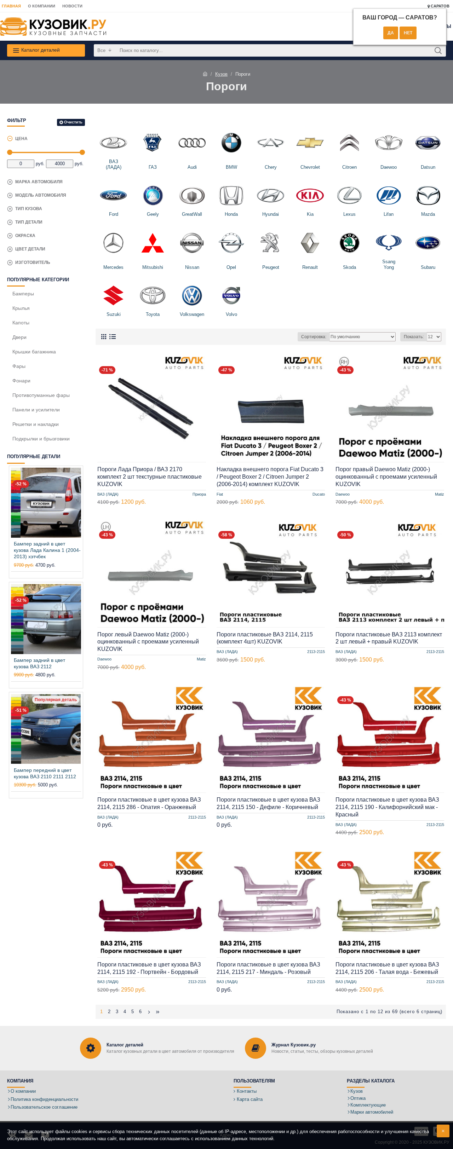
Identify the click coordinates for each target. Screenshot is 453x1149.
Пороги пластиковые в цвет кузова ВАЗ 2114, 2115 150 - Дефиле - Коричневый (268, 803)
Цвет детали (30, 249)
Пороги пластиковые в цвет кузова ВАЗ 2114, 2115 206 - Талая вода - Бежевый (387, 968)
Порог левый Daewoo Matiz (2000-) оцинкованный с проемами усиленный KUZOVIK (148, 641)
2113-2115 (316, 652)
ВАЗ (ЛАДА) (108, 494)
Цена (21, 138)
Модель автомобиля (40, 195)
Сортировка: (313, 336)
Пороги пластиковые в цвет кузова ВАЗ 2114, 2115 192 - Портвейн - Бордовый (149, 968)
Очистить (73, 122)
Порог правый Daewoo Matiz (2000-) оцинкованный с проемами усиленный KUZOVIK (386, 476)
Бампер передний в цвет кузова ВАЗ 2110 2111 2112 (45, 773)
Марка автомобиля (39, 181)
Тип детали (28, 222)
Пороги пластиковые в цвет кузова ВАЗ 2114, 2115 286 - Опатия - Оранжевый (149, 803)
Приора (199, 494)
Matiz (439, 494)
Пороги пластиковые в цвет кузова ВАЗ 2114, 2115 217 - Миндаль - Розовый (268, 968)
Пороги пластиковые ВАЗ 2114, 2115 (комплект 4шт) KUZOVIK (265, 638)
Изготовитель (32, 262)
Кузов (221, 74)
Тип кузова (28, 208)
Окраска (25, 235)
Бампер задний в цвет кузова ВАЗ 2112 (39, 663)
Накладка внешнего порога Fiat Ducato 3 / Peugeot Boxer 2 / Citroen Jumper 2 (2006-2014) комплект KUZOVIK (270, 476)
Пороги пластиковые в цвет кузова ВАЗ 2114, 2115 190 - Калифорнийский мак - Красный (387, 807)
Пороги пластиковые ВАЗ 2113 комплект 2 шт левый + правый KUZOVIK (389, 638)
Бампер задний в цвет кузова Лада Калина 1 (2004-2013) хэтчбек (47, 550)
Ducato (318, 494)
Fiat (220, 494)
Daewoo (343, 494)
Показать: (414, 336)
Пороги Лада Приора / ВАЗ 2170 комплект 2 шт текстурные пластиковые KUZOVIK (149, 476)
